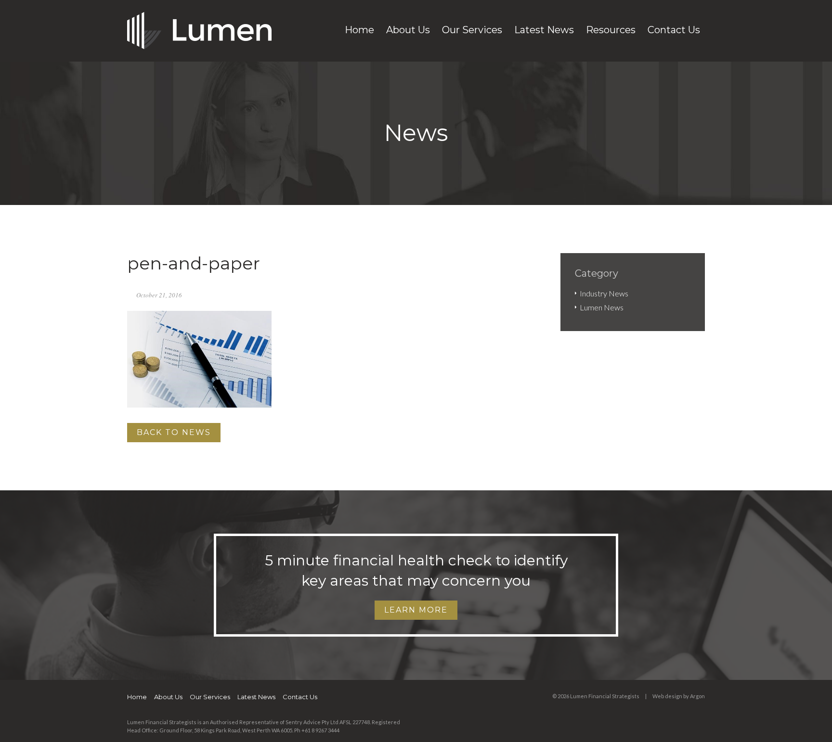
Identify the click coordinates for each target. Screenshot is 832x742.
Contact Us (674, 30)
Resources (611, 30)
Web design (667, 696)
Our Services (472, 30)
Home (359, 30)
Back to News (174, 432)
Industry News (604, 293)
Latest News (544, 30)
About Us (408, 30)
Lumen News (602, 307)
